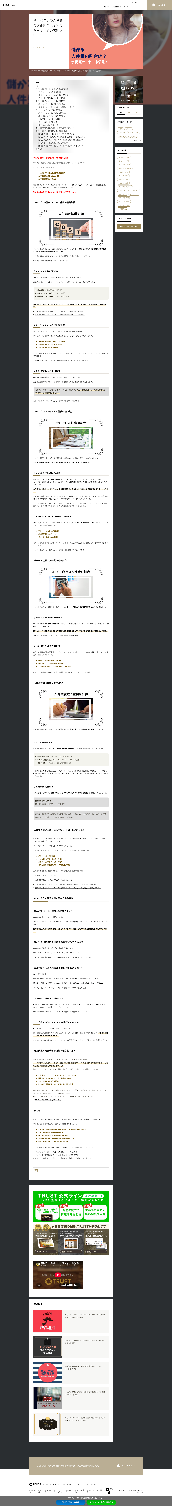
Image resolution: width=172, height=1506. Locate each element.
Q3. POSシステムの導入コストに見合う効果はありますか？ (62, 140)
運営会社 (32, 1491)
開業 (128, 136)
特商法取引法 (79, 1491)
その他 (120, 129)
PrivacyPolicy (58, 1492)
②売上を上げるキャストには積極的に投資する (57, 107)
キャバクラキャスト (124, 187)
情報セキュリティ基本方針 (95, 1491)
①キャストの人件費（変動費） (52, 92)
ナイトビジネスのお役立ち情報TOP (40, 71)
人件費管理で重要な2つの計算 (49, 119)
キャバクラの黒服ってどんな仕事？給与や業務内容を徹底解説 (55, 635)
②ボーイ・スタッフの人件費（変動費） (55, 95)
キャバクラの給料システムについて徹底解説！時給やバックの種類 (59, 311)
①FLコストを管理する (49, 122)
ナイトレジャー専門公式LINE (100, 1502)
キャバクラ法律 (123, 179)
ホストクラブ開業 (124, 198)
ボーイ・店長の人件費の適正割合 (50, 110)
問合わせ (48, 1491)
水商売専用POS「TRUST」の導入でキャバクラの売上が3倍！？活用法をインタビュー (66, 884)
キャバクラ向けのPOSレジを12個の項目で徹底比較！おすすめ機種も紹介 (59, 988)
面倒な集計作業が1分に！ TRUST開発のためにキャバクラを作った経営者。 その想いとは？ (68, 888)
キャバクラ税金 (123, 183)
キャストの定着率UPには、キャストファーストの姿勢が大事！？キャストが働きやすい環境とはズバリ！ (71, 1040)
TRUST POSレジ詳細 (70, 1502)
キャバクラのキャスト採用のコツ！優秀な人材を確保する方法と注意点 (58, 550)
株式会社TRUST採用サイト (128, 226)
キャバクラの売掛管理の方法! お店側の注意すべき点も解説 (56, 1152)
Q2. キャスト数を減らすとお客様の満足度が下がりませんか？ (63, 137)
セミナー (128, 129)
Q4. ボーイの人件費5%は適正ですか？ (54, 143)
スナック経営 (134, 190)
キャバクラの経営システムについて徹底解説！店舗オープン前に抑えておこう (63, 1158)
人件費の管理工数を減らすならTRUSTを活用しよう (56, 128)
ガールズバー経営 (124, 161)
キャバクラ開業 (123, 172)
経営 (36, 1171)
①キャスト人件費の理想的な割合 (53, 104)
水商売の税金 (122, 209)
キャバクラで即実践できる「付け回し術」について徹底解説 (56, 1155)
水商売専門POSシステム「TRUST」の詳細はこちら (53, 880)
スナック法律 (122, 194)
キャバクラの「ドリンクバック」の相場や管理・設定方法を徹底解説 (60, 314)
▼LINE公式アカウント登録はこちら (48, 1100)
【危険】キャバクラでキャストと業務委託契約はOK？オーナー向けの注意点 (60, 360)
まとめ (40, 149)
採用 (39, 1491)
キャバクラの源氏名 (124, 168)
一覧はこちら (136, 140)
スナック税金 (134, 194)
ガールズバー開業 (123, 157)
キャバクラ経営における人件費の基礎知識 (53, 89)
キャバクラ (38, 47)
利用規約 (69, 1491)
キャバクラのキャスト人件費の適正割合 (52, 101)
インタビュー (122, 133)
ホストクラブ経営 (124, 201)
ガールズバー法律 (124, 165)
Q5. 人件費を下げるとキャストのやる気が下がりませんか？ (62, 146)
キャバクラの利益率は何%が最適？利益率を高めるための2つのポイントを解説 (61, 672)
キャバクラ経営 (123, 176)
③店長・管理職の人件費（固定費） (53, 98)
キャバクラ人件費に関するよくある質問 (52, 131)
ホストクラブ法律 (124, 205)
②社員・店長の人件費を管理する (53, 116)
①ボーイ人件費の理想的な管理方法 (53, 113)
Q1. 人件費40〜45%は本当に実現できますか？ (57, 134)
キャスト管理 (134, 133)
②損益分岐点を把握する (49, 125)
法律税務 (121, 136)
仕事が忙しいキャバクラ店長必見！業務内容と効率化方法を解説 (56, 401)
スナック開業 (122, 190)
